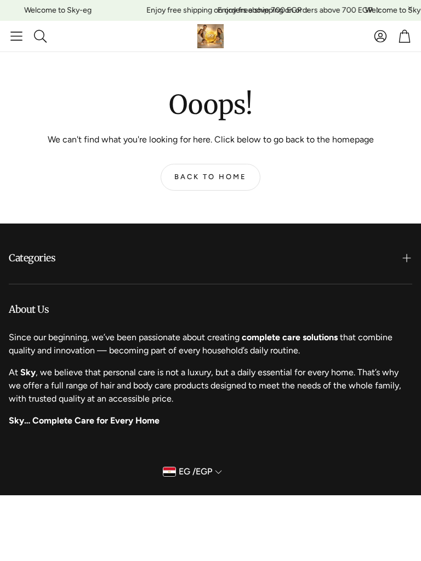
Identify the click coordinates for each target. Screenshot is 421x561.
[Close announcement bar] (410, 8)
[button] (16, 36)
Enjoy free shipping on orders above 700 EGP (221, 10)
